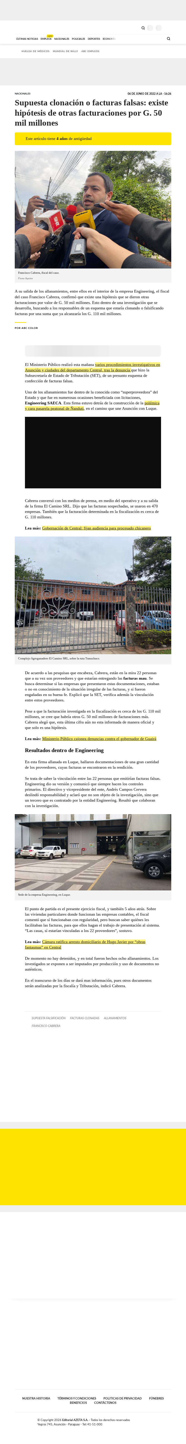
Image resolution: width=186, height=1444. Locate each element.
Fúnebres (156, 1398)
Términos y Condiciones (76, 1398)
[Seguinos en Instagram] (169, 1421)
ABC (23, 27)
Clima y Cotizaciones (135, 27)
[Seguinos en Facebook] (155, 1421)
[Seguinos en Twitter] (160, 1421)
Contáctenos (105, 1403)
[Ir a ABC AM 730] (137, 38)
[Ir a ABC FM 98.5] (155, 38)
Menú (168, 28)
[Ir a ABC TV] (124, 38)
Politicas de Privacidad (122, 1398)
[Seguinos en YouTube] (164, 1421)
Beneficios (78, 1403)
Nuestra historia (36, 1398)
